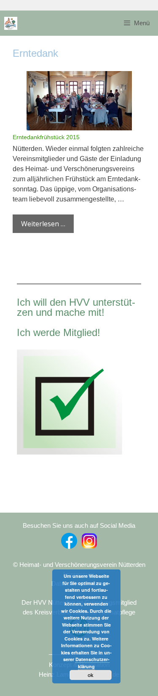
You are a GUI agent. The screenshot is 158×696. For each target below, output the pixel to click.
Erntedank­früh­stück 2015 (46, 137)
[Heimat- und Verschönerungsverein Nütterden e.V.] (10, 23)
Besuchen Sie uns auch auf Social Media (79, 525)
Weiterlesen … (43, 223)
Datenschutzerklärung (92, 663)
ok (91, 675)
